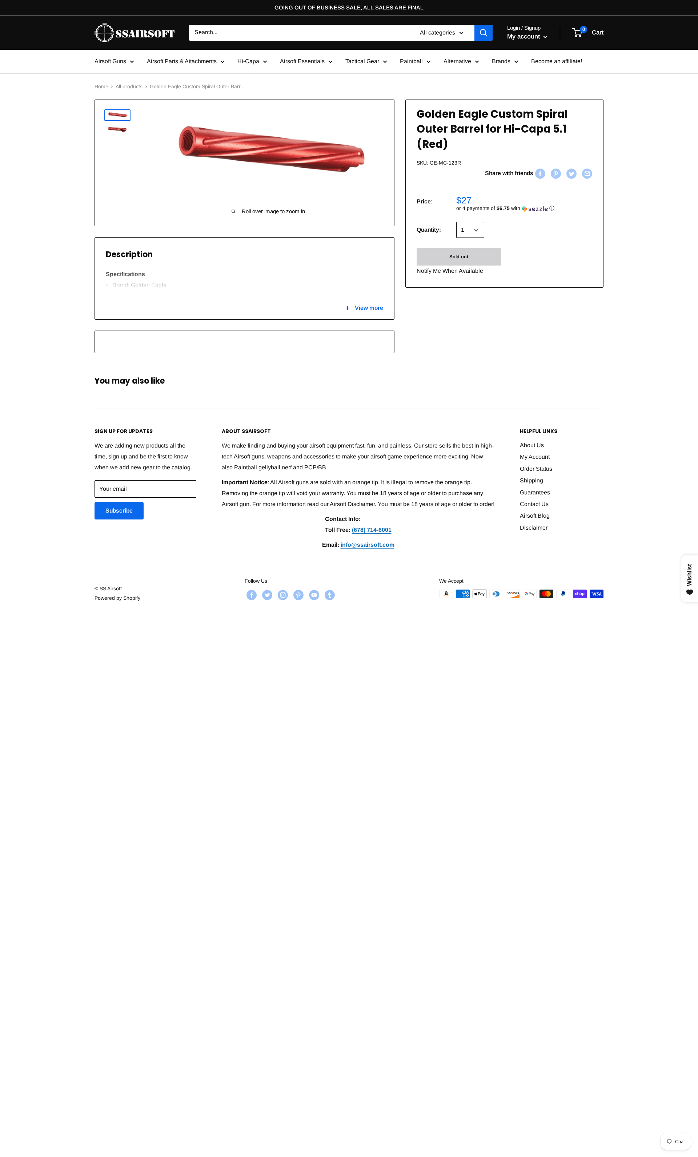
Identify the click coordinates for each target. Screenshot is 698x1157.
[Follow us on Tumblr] (329, 595)
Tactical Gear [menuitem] (362, 61)
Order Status (536, 469)
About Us (532, 445)
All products (129, 86)
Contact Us (534, 504)
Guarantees (535, 492)
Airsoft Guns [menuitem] (110, 61)
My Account (535, 457)
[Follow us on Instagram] (282, 595)
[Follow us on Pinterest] (298, 595)
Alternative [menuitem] (457, 61)
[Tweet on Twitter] (571, 173)
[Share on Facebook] (539, 173)
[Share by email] (586, 173)
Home (101, 86)
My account (524, 36)
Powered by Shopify (117, 598)
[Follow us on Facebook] (251, 595)
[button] (524, 208)
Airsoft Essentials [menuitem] (302, 61)
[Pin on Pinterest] (555, 173)
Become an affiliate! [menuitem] (556, 61)
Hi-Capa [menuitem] (248, 61)
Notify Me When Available (450, 271)
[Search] (483, 33)
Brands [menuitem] (501, 61)
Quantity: (429, 230)
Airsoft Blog (535, 516)
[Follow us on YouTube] (313, 595)
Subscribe (119, 510)
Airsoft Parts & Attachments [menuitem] (182, 61)
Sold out (458, 257)
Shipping (531, 480)
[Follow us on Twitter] (266, 595)
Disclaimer (533, 528)
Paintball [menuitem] (411, 61)
